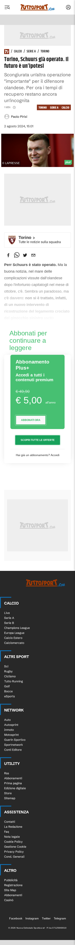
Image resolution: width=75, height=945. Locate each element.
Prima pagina (13, 783)
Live (7, 613)
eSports (9, 696)
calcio (65, 107)
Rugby (8, 671)
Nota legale (12, 837)
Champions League (17, 628)
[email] (33, 255)
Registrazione (13, 885)
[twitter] (25, 255)
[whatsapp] (16, 255)
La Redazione (13, 827)
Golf (7, 686)
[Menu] (7, 7)
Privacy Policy (14, 851)
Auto (7, 720)
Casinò (8, 900)
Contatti (9, 822)
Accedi (55, 455)
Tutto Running (13, 681)
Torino (45, 51)
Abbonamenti (13, 778)
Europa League (14, 633)
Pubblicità (11, 880)
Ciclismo (10, 676)
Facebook (15, 918)
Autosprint (11, 725)
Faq (6, 832)
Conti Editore (13, 750)
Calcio (18, 51)
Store (8, 793)
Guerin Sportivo (14, 740)
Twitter (46, 918)
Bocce (8, 691)
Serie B (9, 623)
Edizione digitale (15, 788)
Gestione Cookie (15, 847)
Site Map (10, 890)
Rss (6, 773)
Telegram (60, 918)
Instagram (32, 918)
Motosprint (11, 735)
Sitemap (9, 798)
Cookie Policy (13, 842)
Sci (6, 666)
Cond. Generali (14, 856)
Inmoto (9, 730)
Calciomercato (14, 643)
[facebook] (8, 255)
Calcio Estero (13, 638)
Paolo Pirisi (19, 117)
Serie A (31, 51)
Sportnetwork (13, 745)
